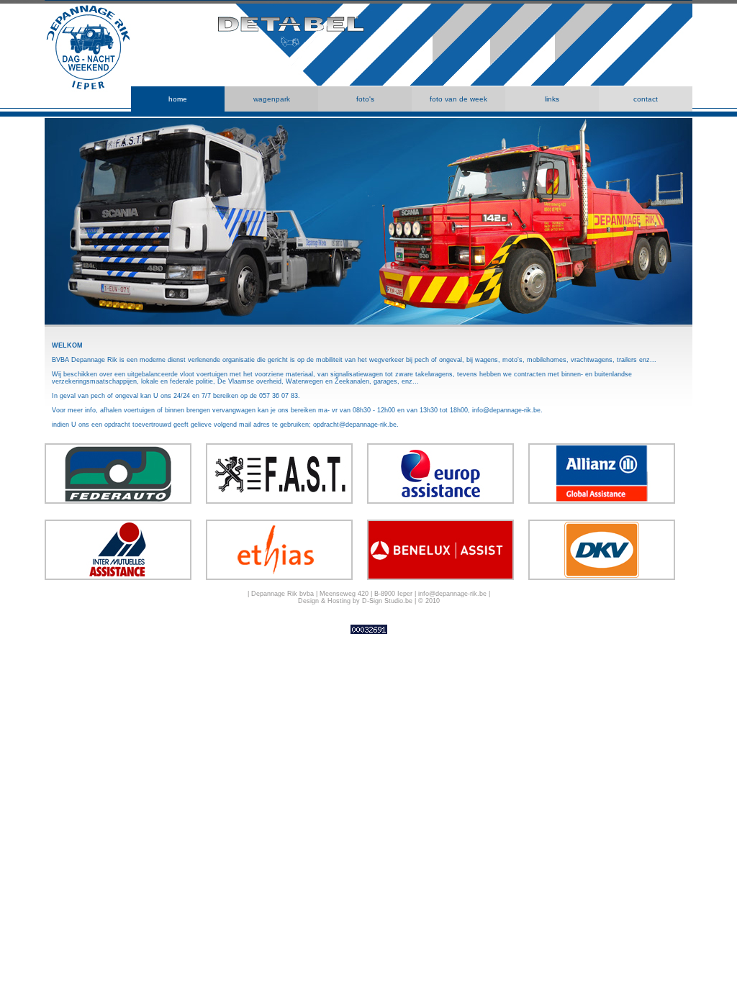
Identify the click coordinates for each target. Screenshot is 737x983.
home (177, 99)
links (552, 99)
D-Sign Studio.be (387, 600)
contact (645, 99)
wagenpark (271, 99)
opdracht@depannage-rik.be (355, 424)
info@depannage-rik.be (506, 410)
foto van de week (458, 99)
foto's (365, 99)
